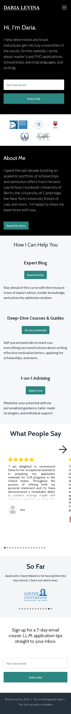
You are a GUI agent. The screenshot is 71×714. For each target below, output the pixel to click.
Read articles (35, 275)
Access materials (36, 330)
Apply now (35, 390)
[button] (63, 7)
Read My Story (16, 225)
